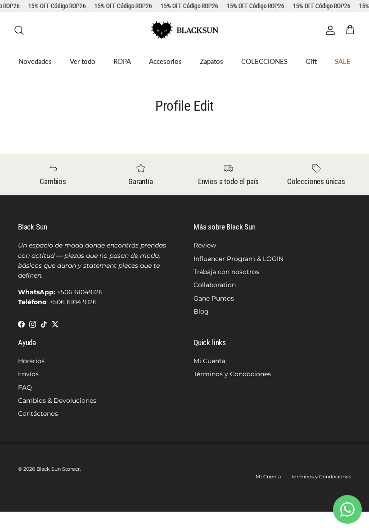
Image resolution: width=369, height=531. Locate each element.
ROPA (122, 61)
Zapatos (211, 61)
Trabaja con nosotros (226, 272)
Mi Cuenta (209, 361)
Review (205, 245)
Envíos (28, 374)
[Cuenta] (328, 30)
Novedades (35, 61)
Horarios (31, 361)
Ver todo (82, 61)
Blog (201, 311)
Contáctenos (38, 414)
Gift (311, 61)
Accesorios (165, 61)
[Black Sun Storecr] (184, 30)
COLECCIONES (264, 61)
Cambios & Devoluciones (57, 400)
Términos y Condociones (232, 374)
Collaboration (215, 285)
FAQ (25, 387)
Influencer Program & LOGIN (239, 259)
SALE (343, 61)
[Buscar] (19, 30)
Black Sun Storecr (58, 469)
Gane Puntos (214, 298)
